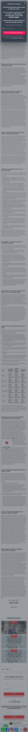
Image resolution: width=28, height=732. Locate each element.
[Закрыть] (24, 3)
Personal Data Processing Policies (18, 38)
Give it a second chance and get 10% (14, 32)
